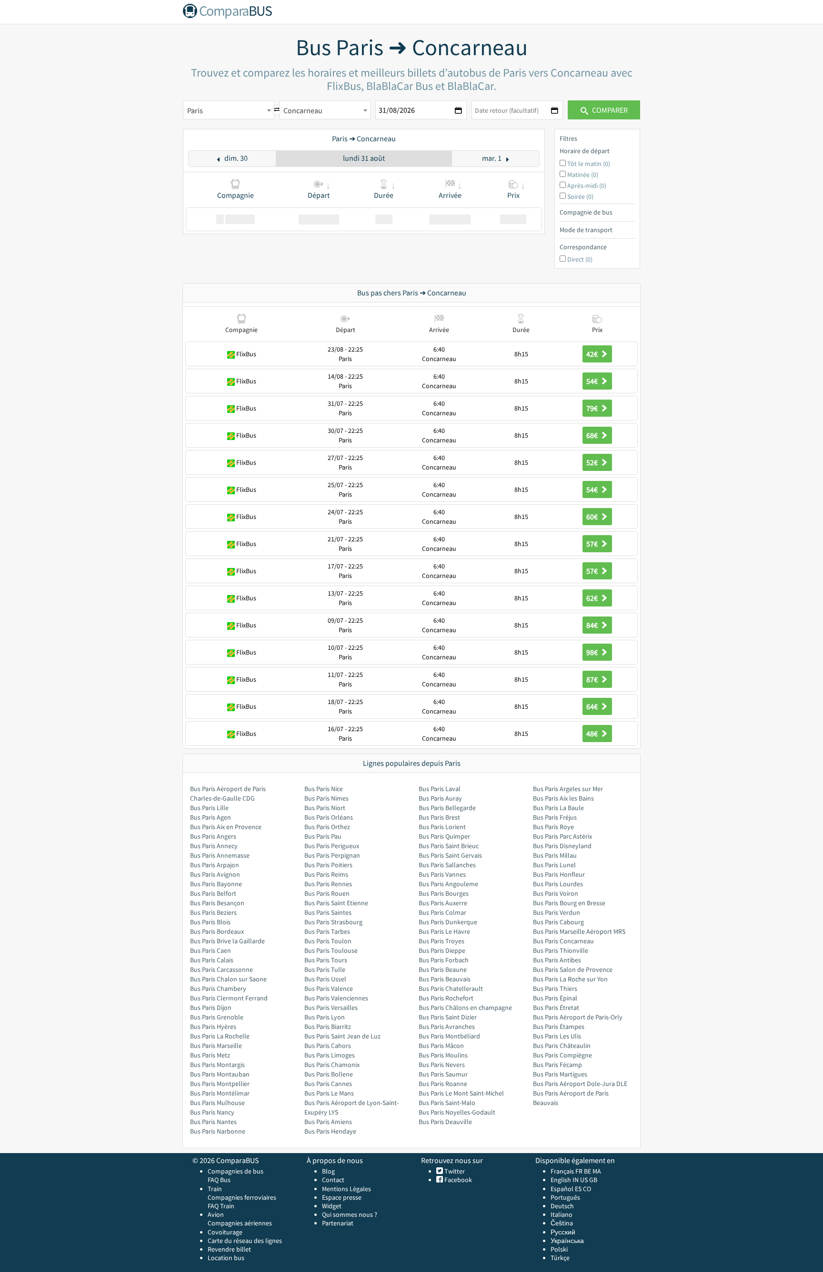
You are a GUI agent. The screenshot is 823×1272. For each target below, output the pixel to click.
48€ (592, 733)
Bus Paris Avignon (215, 874)
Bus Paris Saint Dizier (448, 1017)
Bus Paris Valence (328, 988)
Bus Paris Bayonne (216, 884)
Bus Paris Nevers (442, 1064)
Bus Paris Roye (553, 826)
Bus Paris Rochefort (446, 998)
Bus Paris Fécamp (557, 1064)
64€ (592, 706)
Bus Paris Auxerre (443, 903)
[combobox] (228, 109)
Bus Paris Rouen (327, 893)
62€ (592, 598)
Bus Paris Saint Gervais (450, 855)
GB (593, 1179)
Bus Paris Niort (324, 807)
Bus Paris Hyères (213, 1026)
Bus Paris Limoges (329, 1055)
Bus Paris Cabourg (558, 922)
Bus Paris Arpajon (214, 865)
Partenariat (337, 1223)
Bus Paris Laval (440, 788)
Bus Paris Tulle (324, 969)
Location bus (226, 1257)
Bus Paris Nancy (212, 1112)
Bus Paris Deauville (445, 1121)
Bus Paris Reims (326, 874)
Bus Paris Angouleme (448, 884)
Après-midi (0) (586, 185)
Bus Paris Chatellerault (451, 988)
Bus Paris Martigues (560, 1074)
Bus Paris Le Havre (444, 931)
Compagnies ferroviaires (242, 1197)
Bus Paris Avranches (447, 1026)
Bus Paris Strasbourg (333, 922)
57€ (592, 543)
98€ (592, 652)
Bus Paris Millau (555, 855)
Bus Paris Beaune (443, 969)
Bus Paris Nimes (326, 798)
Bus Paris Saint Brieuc (449, 845)
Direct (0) (579, 259)
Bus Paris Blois (210, 922)
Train (215, 1188)
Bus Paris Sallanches (447, 865)
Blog (328, 1171)
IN (575, 1179)
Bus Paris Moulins (443, 1055)
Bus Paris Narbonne (217, 1131)
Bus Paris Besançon (217, 903)
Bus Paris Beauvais (445, 979)
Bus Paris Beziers (213, 912)
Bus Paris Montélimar (220, 1093)
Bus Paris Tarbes (327, 931)
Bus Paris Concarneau (563, 941)
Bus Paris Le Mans (329, 1093)
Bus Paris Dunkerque (448, 922)
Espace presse (341, 1197)
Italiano (561, 1214)
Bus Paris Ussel (325, 979)
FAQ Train (221, 1206)
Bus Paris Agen (210, 817)
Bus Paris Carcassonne (221, 969)
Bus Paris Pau (322, 836)
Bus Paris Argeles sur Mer (568, 788)
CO (587, 1188)
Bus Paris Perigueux (331, 845)
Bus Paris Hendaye (330, 1131)
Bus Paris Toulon (327, 941)
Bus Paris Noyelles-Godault (457, 1112)
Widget (331, 1206)
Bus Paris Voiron (555, 893)
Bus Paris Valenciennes (336, 998)
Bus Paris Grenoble (216, 1017)
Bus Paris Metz (210, 1055)
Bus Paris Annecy (214, 845)
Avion (216, 1214)
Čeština (562, 1223)
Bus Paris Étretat (556, 1007)
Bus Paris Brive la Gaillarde (227, 941)
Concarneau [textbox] (302, 110)
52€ (592, 462)
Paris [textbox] (195, 110)
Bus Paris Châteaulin (562, 1045)
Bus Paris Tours (325, 960)
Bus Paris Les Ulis (557, 1036)
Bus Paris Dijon (210, 1007)
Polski (559, 1249)
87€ (592, 679)
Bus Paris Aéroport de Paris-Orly (577, 1017)
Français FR (566, 1171)
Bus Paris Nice (323, 788)
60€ (592, 516)
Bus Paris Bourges (444, 893)
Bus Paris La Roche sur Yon (570, 979)
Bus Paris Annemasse (220, 855)
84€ (592, 625)
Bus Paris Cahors (327, 1045)
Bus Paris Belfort (213, 893)
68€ (592, 435)
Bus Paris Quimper (444, 836)
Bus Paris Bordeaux (217, 931)
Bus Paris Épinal (555, 998)
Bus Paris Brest (439, 817)
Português (565, 1197)
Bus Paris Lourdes (558, 884)
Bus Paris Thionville (560, 950)
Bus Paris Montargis (217, 1064)
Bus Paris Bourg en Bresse (569, 903)
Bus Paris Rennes (328, 884)
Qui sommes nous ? (349, 1214)
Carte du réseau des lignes (245, 1240)
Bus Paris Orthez (327, 826)
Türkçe (560, 1257)
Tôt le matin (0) (588, 163)
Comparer (609, 110)
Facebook (457, 1179)
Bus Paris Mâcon (441, 1045)
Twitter (454, 1171)
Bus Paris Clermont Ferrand (229, 998)
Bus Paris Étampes (558, 1026)
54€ (592, 381)
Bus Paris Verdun (556, 912)
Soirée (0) (580, 196)
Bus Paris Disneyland (562, 845)
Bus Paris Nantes (213, 1121)
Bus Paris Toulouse (331, 950)
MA (596, 1171)
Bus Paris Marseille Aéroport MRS (579, 931)
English (561, 1179)
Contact (333, 1179)
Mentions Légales (346, 1188)
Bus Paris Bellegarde (447, 807)
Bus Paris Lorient (442, 826)
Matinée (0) (582, 174)
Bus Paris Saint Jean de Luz (342, 1036)
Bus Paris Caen (210, 950)
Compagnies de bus (235, 1171)
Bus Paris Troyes (441, 941)
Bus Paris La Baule (558, 807)
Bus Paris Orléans (328, 817)
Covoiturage (225, 1232)
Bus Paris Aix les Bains (563, 798)
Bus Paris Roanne (443, 1083)
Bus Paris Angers (213, 836)
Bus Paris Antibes (557, 960)
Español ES (567, 1188)
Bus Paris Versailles (331, 1007)
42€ (592, 354)
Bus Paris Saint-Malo (447, 1102)
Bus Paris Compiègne (562, 1055)
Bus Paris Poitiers (328, 865)
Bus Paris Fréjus (555, 817)
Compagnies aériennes (240, 1223)
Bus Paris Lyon (324, 1017)
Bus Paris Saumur (443, 1074)
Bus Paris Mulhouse (217, 1102)
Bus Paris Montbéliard (449, 1036)
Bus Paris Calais (211, 960)
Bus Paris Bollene (328, 1074)
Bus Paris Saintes (327, 912)
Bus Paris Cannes (328, 1083)
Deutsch (562, 1206)
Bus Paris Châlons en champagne (465, 1007)
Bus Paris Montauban (220, 1074)
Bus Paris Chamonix (332, 1064)
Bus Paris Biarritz (327, 1026)
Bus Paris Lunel (554, 865)
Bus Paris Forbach (444, 960)
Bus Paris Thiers (555, 988)
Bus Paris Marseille (216, 1045)
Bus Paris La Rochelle (220, 1036)
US (584, 1179)
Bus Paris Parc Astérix (562, 836)
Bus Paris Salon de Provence (572, 969)
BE (587, 1171)
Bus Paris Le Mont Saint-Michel (461, 1093)
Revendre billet (229, 1249)
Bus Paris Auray (440, 798)
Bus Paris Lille (209, 807)
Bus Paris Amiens (328, 1121)
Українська (567, 1240)
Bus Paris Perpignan (332, 855)
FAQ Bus (219, 1179)
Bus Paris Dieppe (442, 950)
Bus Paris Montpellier (220, 1083)
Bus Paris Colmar (442, 912)
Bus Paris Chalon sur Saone (228, 979)
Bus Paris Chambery (218, 988)
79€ (592, 408)
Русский (563, 1232)
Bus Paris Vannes (442, 874)
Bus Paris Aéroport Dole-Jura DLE (580, 1083)
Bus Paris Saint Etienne (336, 903)
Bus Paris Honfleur (559, 874)
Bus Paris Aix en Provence (225, 826)
